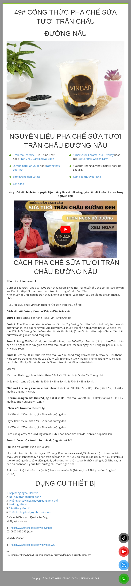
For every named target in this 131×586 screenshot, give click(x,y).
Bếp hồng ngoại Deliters (23, 493)
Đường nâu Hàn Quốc (26, 166)
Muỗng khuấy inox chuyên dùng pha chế (33, 500)
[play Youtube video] (65, 229)
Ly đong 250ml (18, 504)
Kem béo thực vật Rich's (87, 176)
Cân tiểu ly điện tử (20, 508)
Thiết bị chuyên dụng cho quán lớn (29, 512)
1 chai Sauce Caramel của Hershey (93, 155)
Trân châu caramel (25, 155)
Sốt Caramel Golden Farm (92, 159)
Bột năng (18, 183)
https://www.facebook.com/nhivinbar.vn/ (33, 544)
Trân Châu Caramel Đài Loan (36, 159)
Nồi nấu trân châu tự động (25, 497)
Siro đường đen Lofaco (27, 176)
